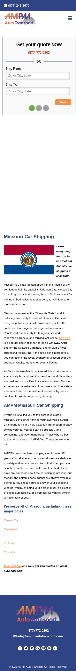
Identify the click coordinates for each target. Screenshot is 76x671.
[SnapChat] (31, 648)
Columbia (10, 552)
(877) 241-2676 (18, 5)
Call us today (12, 565)
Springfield (10, 529)
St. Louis (64, 337)
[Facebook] (20, 648)
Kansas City (11, 520)
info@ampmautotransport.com (40, 636)
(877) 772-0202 (38, 630)
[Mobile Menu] (70, 18)
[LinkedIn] (25, 648)
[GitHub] (37, 648)
